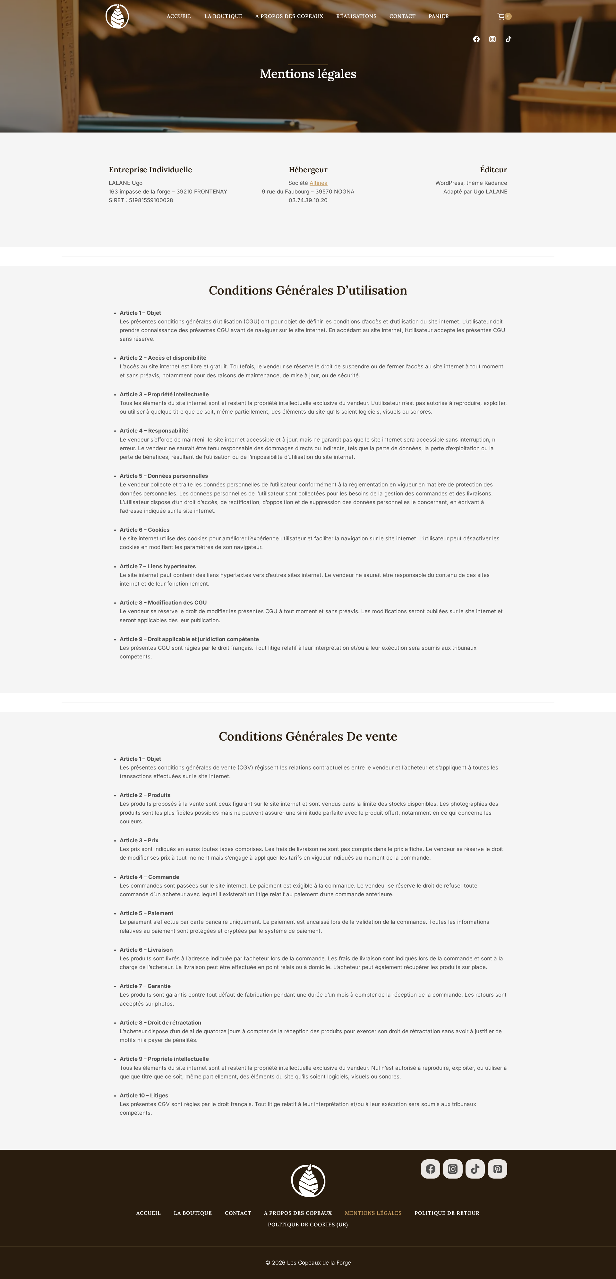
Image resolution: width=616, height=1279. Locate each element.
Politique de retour (447, 1213)
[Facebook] (476, 39)
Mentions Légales (373, 1213)
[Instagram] (492, 39)
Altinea (319, 183)
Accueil (179, 16)
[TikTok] (508, 39)
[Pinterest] (497, 1169)
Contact (402, 16)
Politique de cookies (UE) (308, 1224)
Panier (439, 16)
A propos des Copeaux (289, 16)
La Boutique (223, 16)
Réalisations (356, 16)
